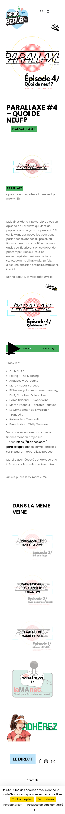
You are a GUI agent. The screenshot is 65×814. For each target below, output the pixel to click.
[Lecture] (8, 349)
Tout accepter (22, 799)
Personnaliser (12, 805)
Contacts (32, 780)
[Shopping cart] (46, 11)
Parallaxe (24, 129)
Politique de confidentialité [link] (45, 805)
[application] (32, 348)
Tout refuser (45, 799)
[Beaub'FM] (17, 13)
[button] (57, 11)
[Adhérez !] (32, 727)
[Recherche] (40, 11)
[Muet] (52, 349)
